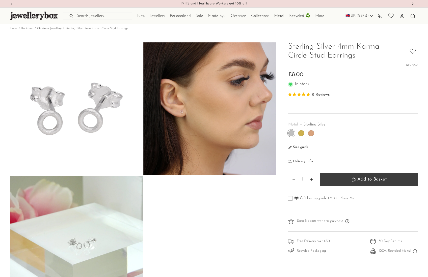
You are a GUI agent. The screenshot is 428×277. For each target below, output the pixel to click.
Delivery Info (303, 161)
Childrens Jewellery (49, 28)
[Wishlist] (390, 15)
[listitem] (320, 15)
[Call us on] (379, 15)
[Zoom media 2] (209, 108)
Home (13, 28)
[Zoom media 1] (76, 108)
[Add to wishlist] (412, 51)
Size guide (300, 147)
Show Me (347, 198)
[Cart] (412, 15)
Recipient (27, 28)
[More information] (347, 221)
